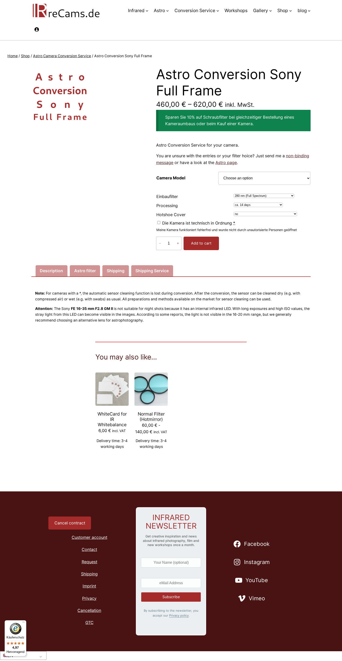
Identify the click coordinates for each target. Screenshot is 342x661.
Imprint (89, 586)
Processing (167, 205)
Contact (89, 549)
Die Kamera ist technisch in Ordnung (198, 223)
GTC (89, 622)
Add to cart (201, 243)
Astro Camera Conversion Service (62, 56)
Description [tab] (51, 270)
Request (89, 561)
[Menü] (23, 623)
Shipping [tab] (115, 270)
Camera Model (170, 177)
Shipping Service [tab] (152, 270)
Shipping (89, 573)
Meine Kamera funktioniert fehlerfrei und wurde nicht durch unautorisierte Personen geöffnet (226, 230)
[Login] (36, 29)
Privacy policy (179, 615)
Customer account (89, 537)
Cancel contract (69, 522)
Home (12, 56)
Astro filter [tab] (85, 270)
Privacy (89, 598)
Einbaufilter (167, 196)
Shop (25, 56)
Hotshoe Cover (171, 214)
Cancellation (89, 610)
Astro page (226, 162)
